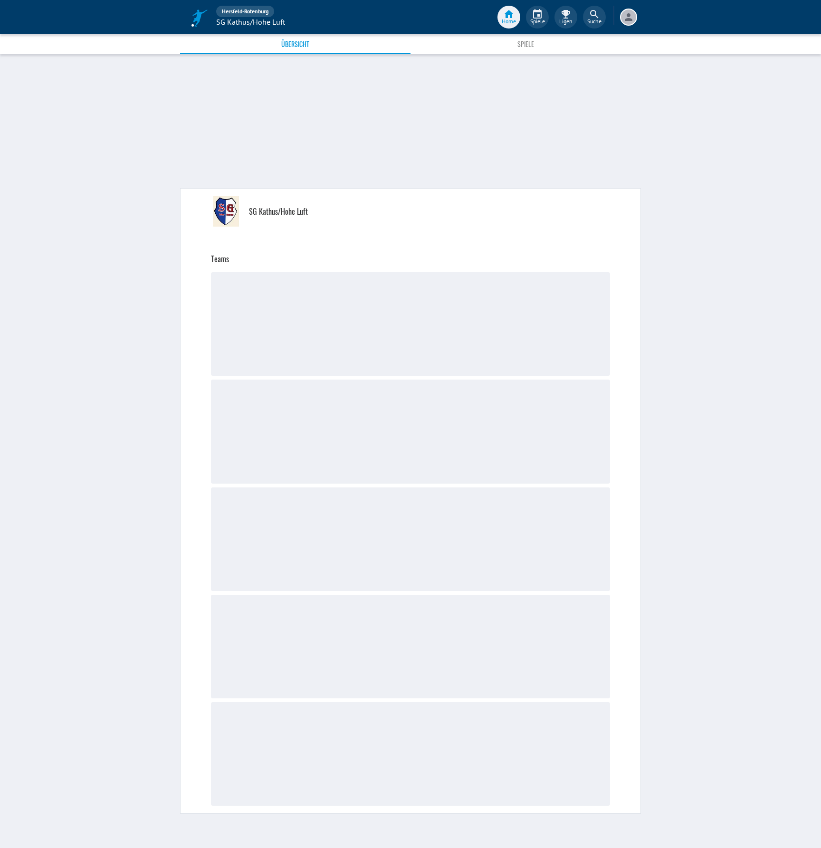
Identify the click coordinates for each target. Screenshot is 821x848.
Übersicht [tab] (295, 44)
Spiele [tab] (525, 44)
